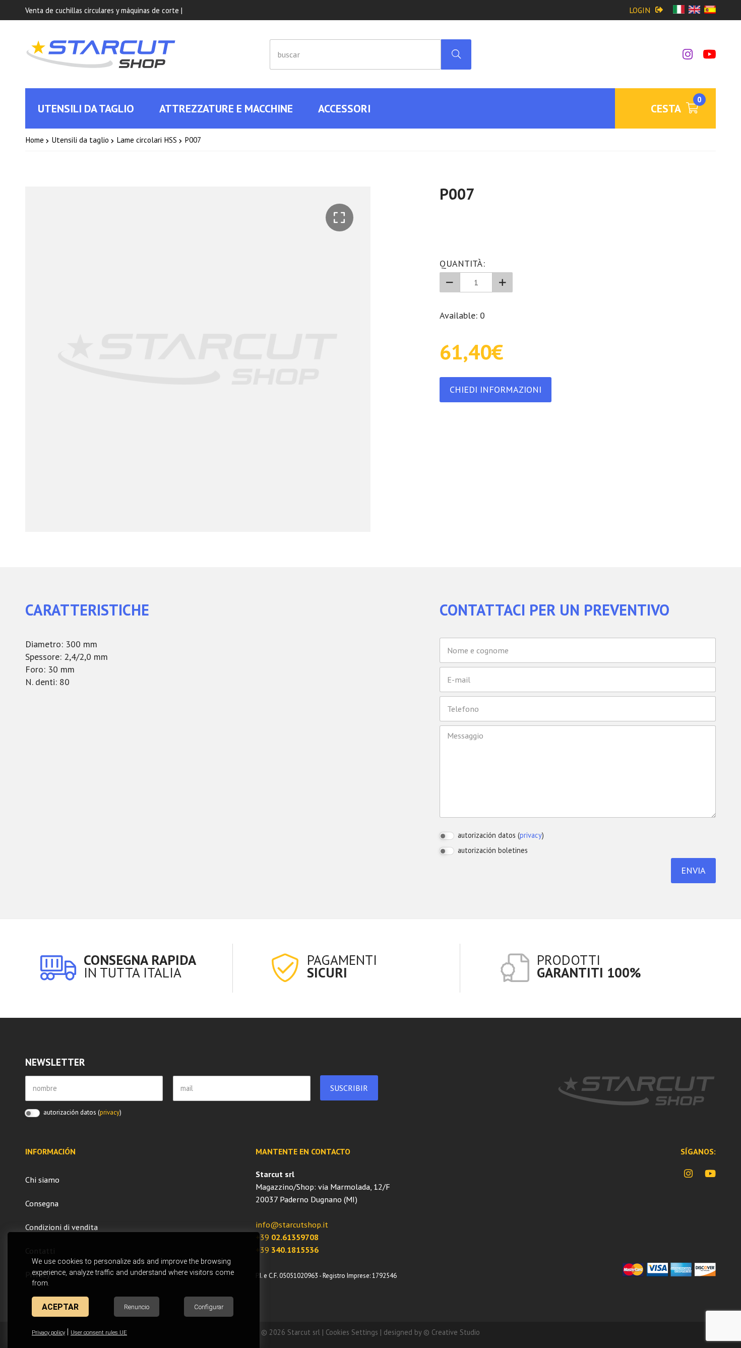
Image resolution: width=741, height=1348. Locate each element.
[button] (339, 217)
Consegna (41, 1203)
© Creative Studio (451, 1332)
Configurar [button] (208, 1307)
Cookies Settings (352, 1332)
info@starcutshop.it (292, 1224)
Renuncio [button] (136, 1307)
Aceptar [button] (60, 1307)
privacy (531, 835)
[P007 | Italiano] (679, 10)
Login (639, 10)
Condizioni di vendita (61, 1227)
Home (34, 140)
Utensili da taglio (80, 140)
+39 (287, 1237)
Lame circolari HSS (146, 140)
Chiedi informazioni (495, 389)
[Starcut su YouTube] (704, 54)
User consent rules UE (99, 1332)
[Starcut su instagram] (682, 54)
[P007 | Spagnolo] (710, 10)
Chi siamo (42, 1180)
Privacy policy (48, 1332)
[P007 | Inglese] (694, 10)
